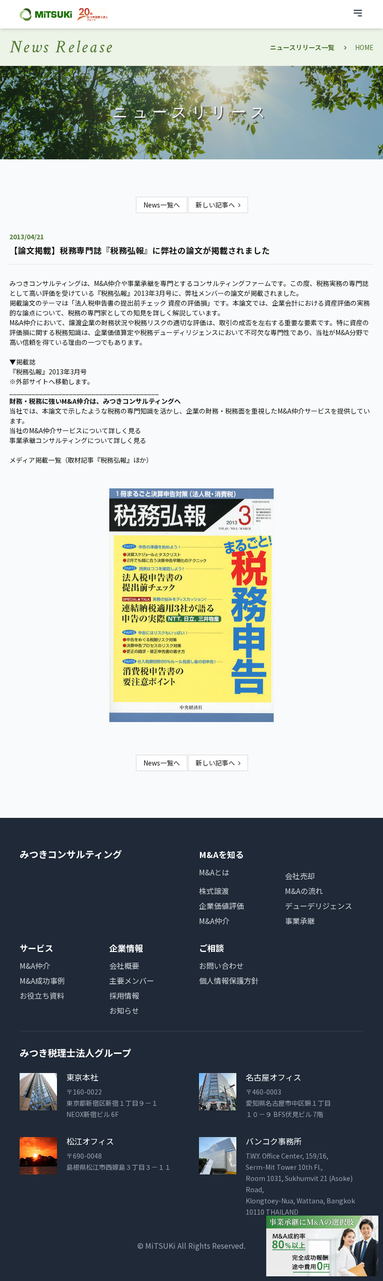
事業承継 (300, 920)
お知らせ (124, 1010)
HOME (364, 47)
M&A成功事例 (42, 980)
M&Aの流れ (304, 890)
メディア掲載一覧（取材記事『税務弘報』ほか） (81, 460)
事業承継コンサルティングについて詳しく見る (77, 440)
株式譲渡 (214, 890)
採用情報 (124, 995)
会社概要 (124, 965)
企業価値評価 (221, 905)
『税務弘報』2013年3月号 (48, 371)
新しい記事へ (215, 204)
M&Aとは (214, 872)
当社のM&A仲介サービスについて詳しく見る (75, 430)
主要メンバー (131, 980)
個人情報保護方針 (229, 980)
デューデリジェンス (318, 905)
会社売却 (300, 875)
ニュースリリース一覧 (302, 47)
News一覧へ (161, 204)
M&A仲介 (214, 920)
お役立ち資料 (42, 995)
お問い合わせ (221, 965)
